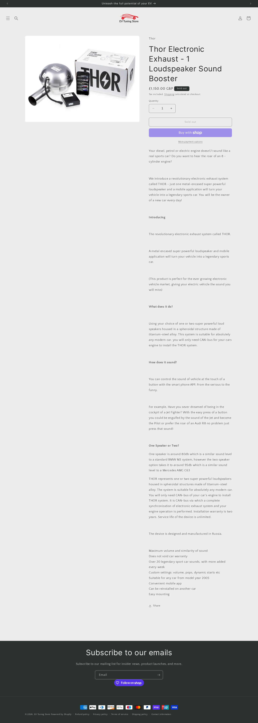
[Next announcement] (250, 3)
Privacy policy (100, 714)
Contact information (161, 714)
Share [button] (156, 605)
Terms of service (119, 714)
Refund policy (82, 714)
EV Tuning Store (42, 714)
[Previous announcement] (7, 3)
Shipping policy (140, 714)
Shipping (169, 94)
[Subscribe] (158, 675)
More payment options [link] (190, 141)
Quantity (153, 101)
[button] (8, 18)
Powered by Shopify (61, 714)
